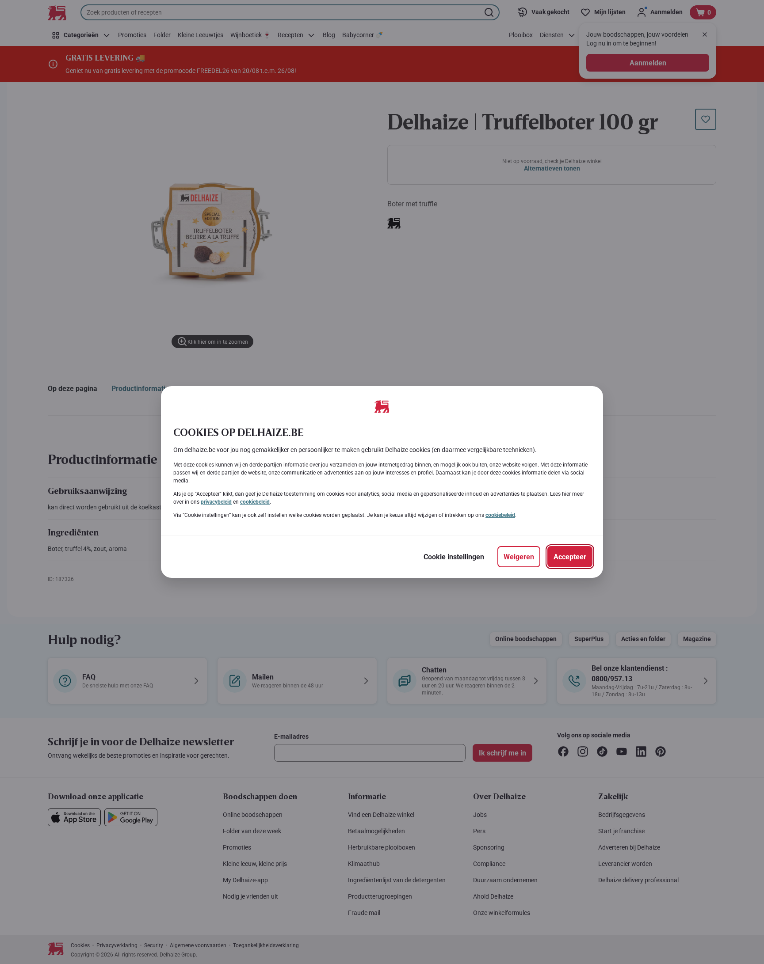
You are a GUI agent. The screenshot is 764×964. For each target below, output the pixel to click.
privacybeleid (216, 502)
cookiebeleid (255, 502)
